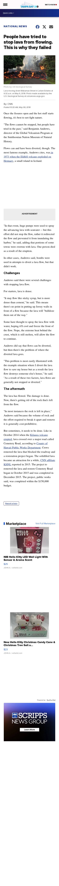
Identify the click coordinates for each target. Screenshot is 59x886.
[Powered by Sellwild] (51, 700)
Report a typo (11, 503)
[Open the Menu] (5, 4)
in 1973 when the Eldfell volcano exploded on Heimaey (28, 156)
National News (15, 26)
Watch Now (50, 5)
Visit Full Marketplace (45, 524)
